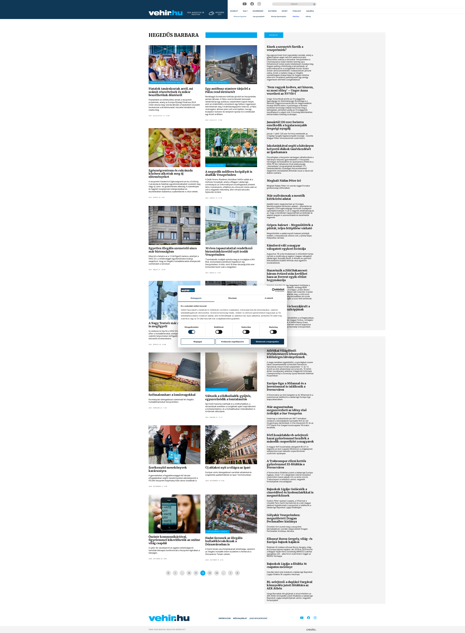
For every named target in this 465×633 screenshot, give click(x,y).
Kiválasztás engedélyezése (232, 341)
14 (217, 573)
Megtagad (198, 341)
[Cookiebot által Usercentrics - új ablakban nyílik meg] (273, 290)
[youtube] (245, 4)
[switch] (218, 332)
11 (196, 573)
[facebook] (252, 4)
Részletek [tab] (232, 298)
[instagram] (259, 4)
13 (210, 573)
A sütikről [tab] (269, 298)
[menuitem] (234, 11)
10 (189, 573)
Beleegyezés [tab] (196, 298)
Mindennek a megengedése (267, 341)
